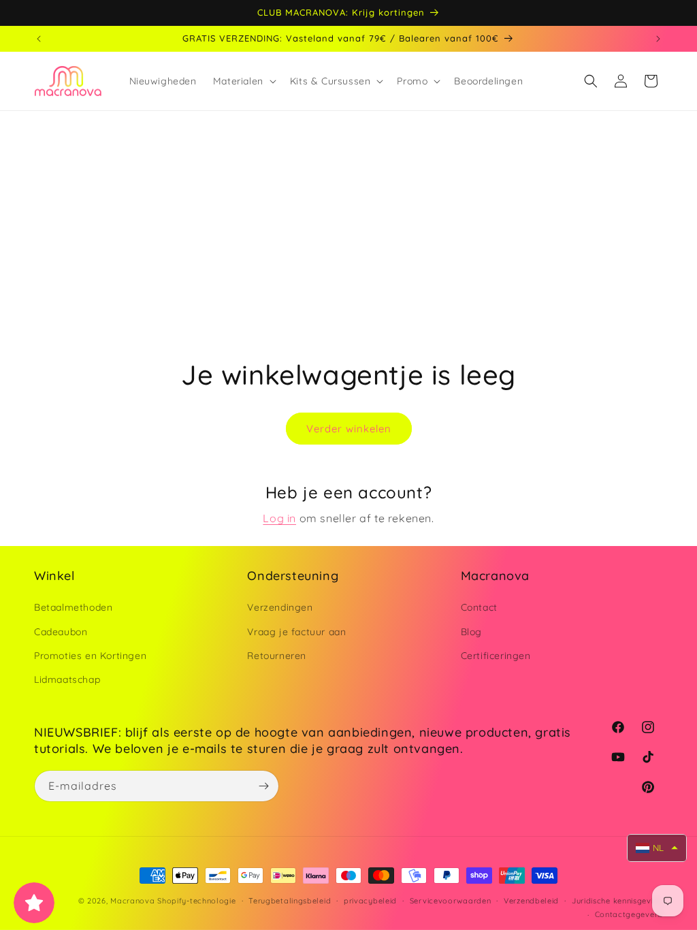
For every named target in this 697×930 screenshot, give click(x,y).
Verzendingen (279, 607)
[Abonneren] (263, 786)
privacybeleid (370, 900)
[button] (243, 81)
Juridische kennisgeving (617, 900)
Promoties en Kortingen (90, 656)
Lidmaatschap (67, 679)
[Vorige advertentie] (39, 39)
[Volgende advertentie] (658, 39)
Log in (279, 518)
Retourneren (276, 656)
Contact (479, 607)
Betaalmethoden (73, 607)
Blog (471, 632)
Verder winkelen (348, 428)
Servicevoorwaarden (450, 900)
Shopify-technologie (196, 900)
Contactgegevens (629, 914)
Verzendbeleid (531, 900)
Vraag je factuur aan (296, 632)
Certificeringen (496, 656)
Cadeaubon (60, 632)
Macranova (132, 900)
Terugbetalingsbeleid (289, 900)
